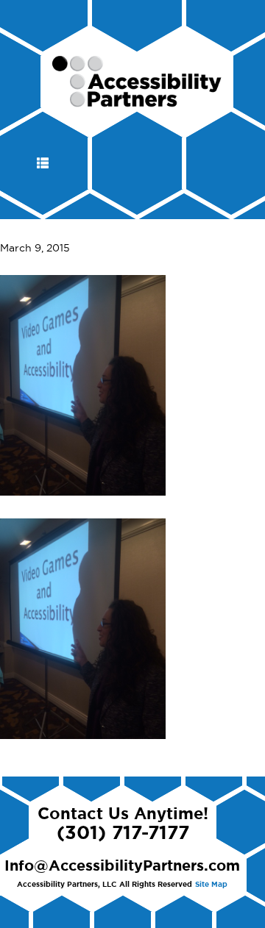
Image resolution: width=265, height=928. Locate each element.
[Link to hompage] (137, 101)
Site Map (211, 884)
